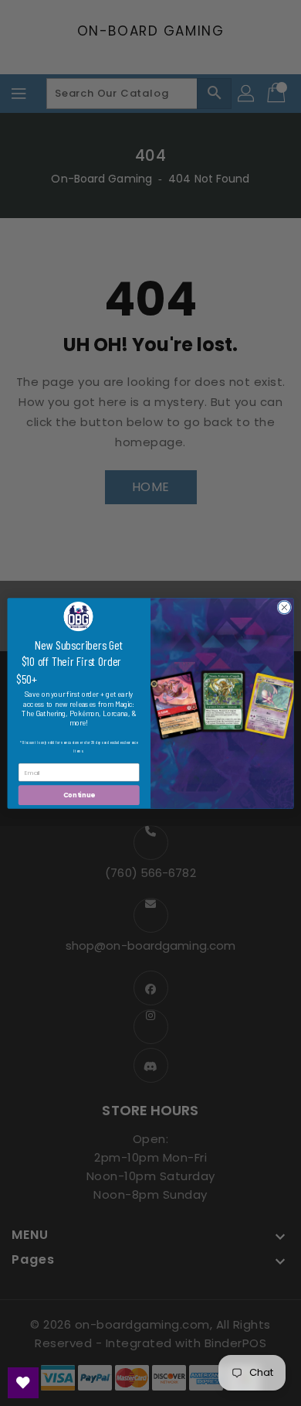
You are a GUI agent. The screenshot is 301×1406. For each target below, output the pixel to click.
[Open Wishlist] (23, 1382)
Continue (79, 794)
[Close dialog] (284, 607)
